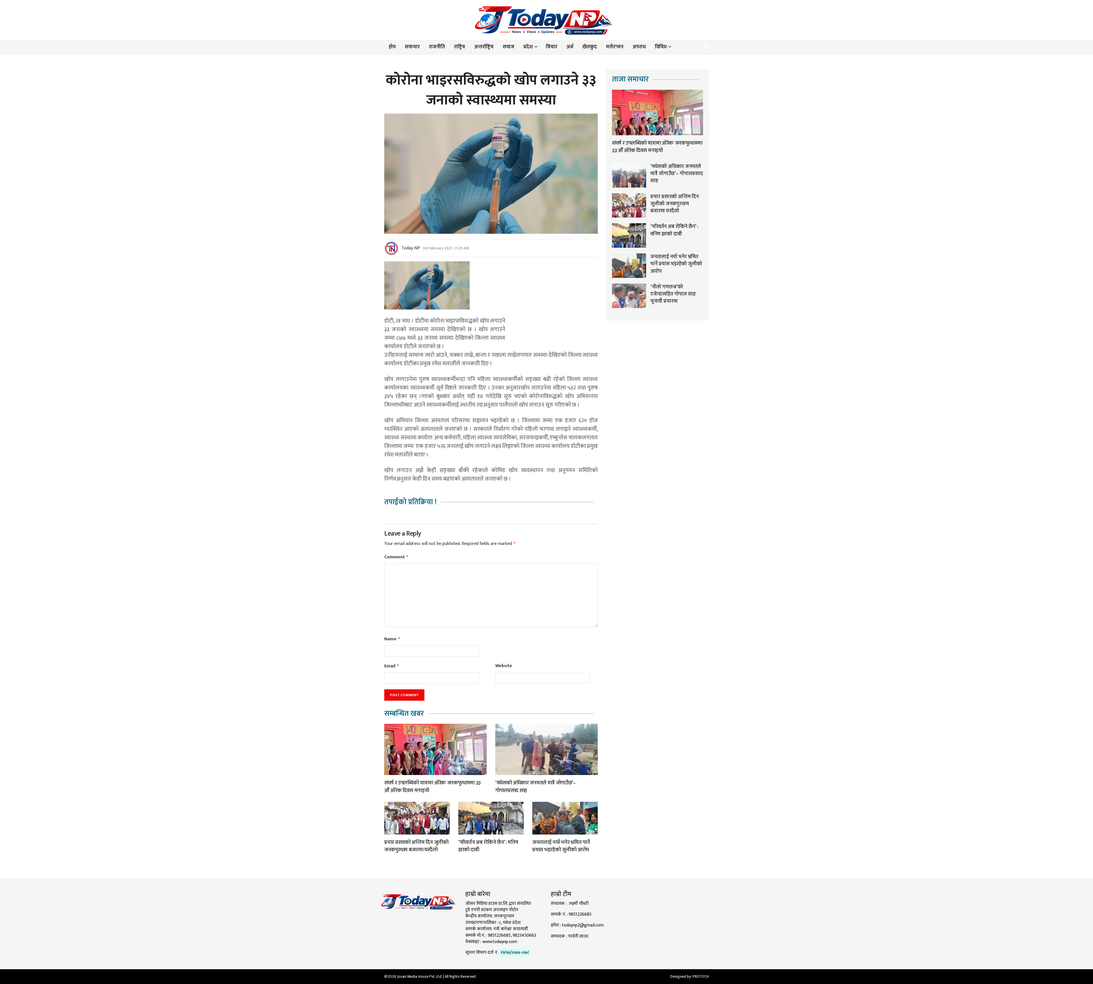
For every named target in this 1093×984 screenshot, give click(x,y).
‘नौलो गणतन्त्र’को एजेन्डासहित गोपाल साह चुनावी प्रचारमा (673, 294)
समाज (508, 47)
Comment (396, 557)
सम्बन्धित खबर (404, 714)
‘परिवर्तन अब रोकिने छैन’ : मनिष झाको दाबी (488, 846)
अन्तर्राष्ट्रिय (484, 47)
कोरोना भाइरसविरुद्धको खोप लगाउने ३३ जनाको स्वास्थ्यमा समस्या (491, 90)
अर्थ (569, 47)
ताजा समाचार (630, 79)
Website (503, 666)
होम (392, 47)
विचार (551, 47)
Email (391, 666)
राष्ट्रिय (459, 47)
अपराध (639, 47)
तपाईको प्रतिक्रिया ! (410, 502)
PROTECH (701, 976)
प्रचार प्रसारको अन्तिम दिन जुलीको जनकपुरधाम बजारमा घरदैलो (416, 846)
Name (392, 639)
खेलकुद (589, 47)
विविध (661, 47)
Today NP (410, 248)
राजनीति (437, 47)
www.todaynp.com (499, 942)
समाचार (412, 47)
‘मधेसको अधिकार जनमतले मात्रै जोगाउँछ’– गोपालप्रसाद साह (535, 786)
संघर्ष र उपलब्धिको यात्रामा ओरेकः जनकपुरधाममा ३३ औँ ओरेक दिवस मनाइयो (432, 786)
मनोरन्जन (614, 47)
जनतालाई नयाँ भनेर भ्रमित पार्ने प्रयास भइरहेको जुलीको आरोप (561, 846)
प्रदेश (528, 47)
